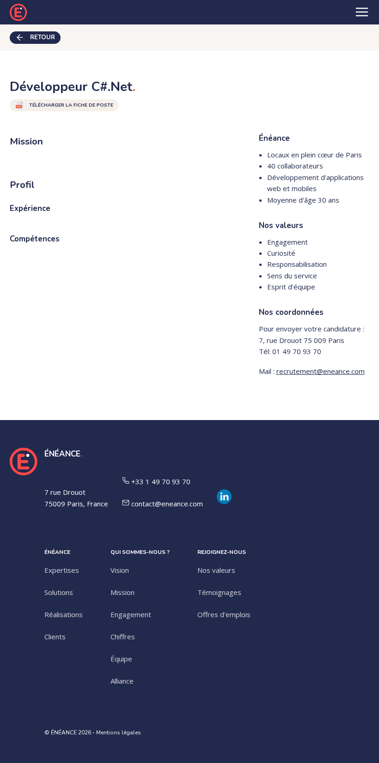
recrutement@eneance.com (320, 371)
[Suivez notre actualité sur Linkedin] (228, 500)
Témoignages (219, 592)
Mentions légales (118, 732)
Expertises (61, 570)
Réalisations (63, 614)
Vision (119, 570)
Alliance (122, 680)
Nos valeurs (216, 570)
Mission (122, 592)
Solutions (58, 592)
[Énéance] (18, 12)
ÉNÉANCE (62, 454)
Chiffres (122, 636)
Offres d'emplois (224, 614)
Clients (55, 636)
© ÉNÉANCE (60, 732)
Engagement (130, 614)
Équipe (121, 658)
